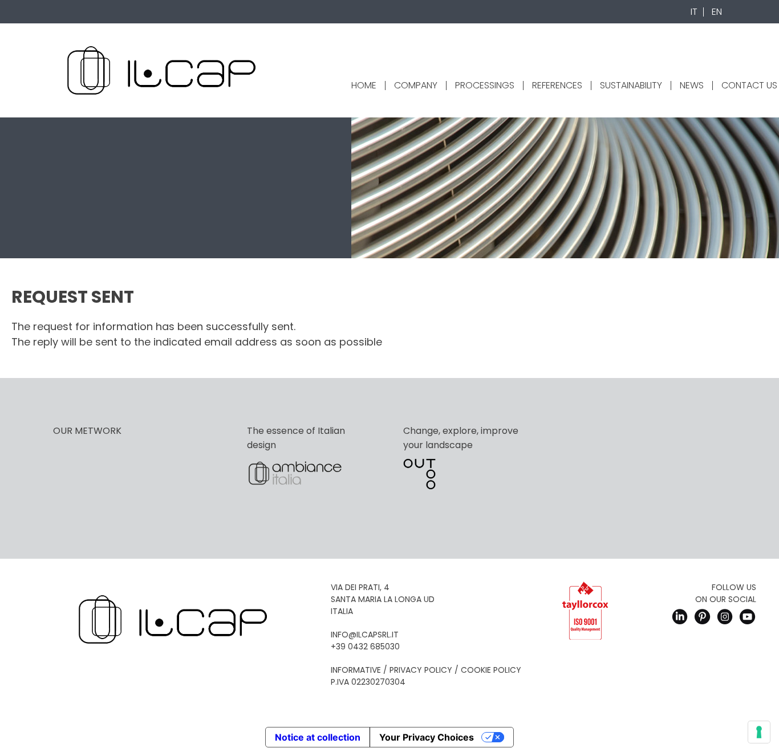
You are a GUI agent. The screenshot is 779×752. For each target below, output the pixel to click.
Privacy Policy (421, 670)
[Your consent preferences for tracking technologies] (759, 732)
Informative (356, 670)
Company (415, 85)
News (692, 85)
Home (363, 85)
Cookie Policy (491, 670)
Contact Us (749, 85)
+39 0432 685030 (365, 646)
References (557, 85)
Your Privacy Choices (426, 737)
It (694, 12)
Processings (484, 85)
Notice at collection (317, 737)
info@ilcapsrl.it (365, 634)
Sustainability (631, 85)
